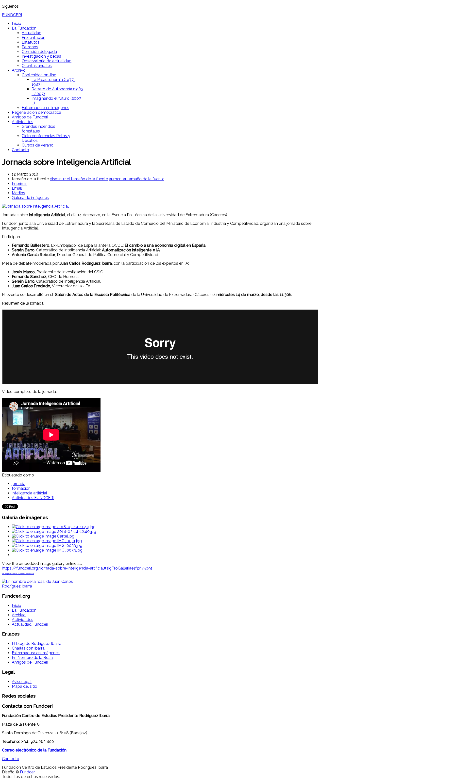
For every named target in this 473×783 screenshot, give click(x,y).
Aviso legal (22, 681)
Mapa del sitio (24, 686)
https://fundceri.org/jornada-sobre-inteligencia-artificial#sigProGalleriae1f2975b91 (77, 568)
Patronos (30, 47)
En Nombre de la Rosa (32, 657)
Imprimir (19, 183)
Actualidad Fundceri (30, 624)
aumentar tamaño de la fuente (136, 179)
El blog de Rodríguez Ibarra (36, 643)
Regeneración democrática (36, 112)
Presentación (33, 37)
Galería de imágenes (30, 197)
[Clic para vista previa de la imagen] (35, 206)
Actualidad (31, 33)
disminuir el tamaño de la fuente (79, 179)
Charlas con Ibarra (28, 648)
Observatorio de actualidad (46, 61)
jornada (18, 483)
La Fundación (24, 28)
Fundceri (27, 772)
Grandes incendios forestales (38, 128)
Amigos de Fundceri (30, 117)
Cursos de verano (37, 145)
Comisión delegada (39, 51)
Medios (18, 193)
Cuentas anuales (37, 65)
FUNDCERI (12, 15)
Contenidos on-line (39, 75)
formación (21, 488)
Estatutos (30, 42)
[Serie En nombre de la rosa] (41, 586)
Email (17, 188)
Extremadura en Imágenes (36, 653)
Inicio (16, 23)
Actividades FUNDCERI (33, 497)
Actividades (22, 121)
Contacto (20, 149)
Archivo (19, 70)
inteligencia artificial (29, 493)
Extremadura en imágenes (45, 107)
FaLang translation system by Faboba (18, 573)
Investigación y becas (41, 56)
